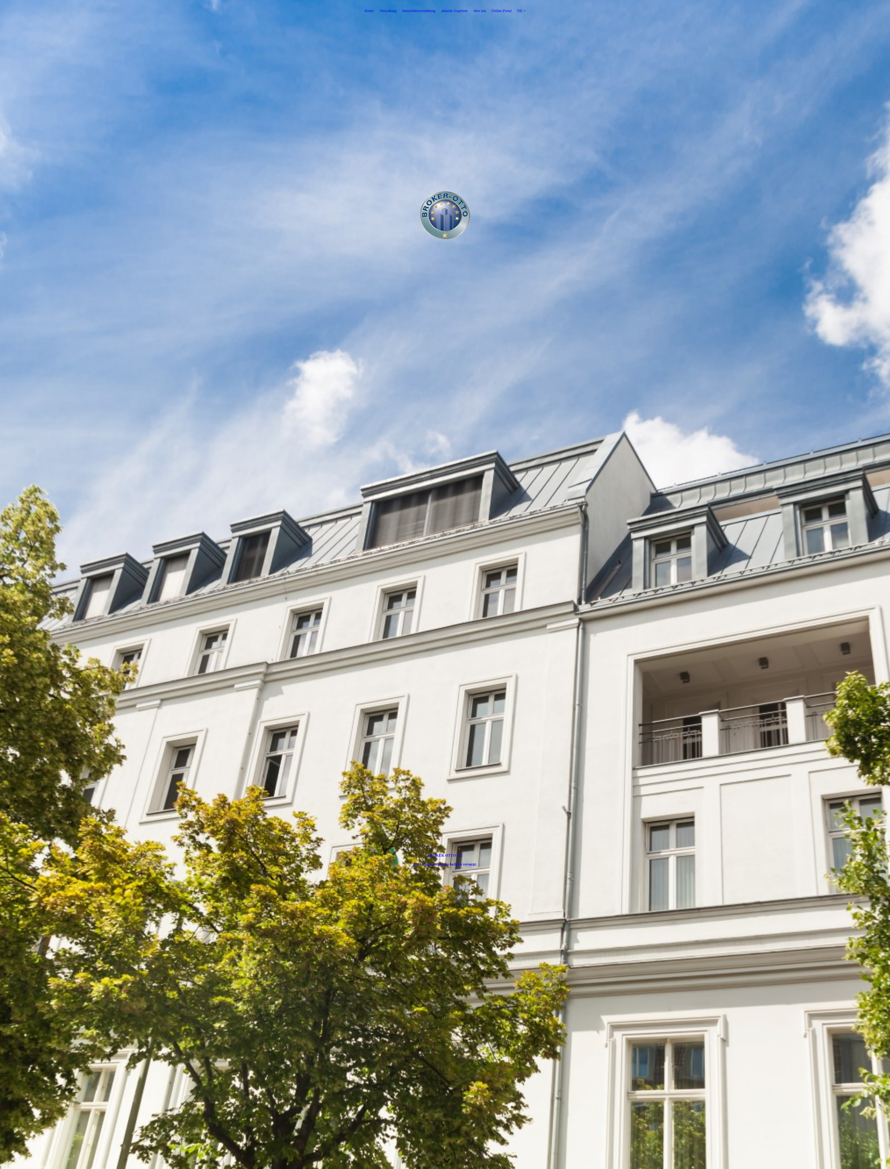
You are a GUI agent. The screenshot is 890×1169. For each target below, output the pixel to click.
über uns (480, 11)
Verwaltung (387, 11)
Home (369, 11)
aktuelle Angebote (454, 11)
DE (519, 11)
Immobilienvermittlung (418, 11)
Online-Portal (502, 11)
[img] (445, 584)
